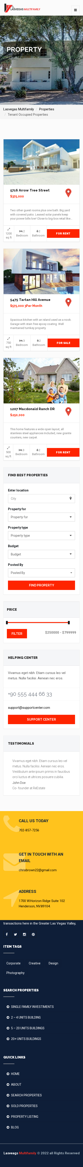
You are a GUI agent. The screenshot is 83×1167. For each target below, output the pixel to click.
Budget (13, 546)
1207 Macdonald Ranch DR (32, 409)
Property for (17, 509)
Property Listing (24, 1116)
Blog (15, 1127)
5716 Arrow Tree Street (30, 190)
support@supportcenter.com (29, 708)
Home (15, 1074)
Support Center (41, 719)
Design (53, 963)
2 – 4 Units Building (26, 1017)
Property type (18, 527)
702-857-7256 (29, 830)
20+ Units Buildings (26, 1039)
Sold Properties (24, 1106)
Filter (17, 633)
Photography (15, 973)
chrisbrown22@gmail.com (38, 870)
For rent (63, 233)
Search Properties (26, 1095)
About (16, 1084)
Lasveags (20, 1153)
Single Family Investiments (32, 1007)
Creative (35, 963)
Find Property (41, 585)
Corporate (13, 963)
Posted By (15, 565)
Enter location (18, 490)
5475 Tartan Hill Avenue (30, 300)
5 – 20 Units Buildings (27, 1028)
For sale (63, 343)
